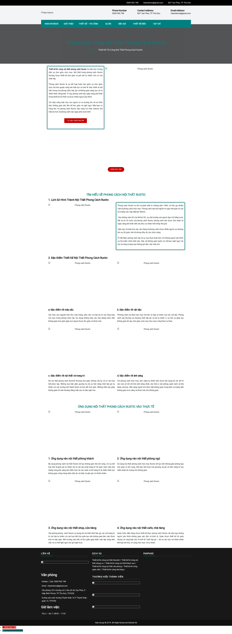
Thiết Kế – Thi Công (88, 24)
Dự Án (108, 24)
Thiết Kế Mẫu (139, 24)
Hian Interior (51, 24)
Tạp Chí (157, 24)
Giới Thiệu (69, 24)
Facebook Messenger (13, 630)
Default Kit (132, 623)
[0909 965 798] (3, 627)
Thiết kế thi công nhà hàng (113, 569)
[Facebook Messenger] (3, 630)
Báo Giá (122, 24)
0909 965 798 (132, 3)
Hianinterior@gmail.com (153, 3)
